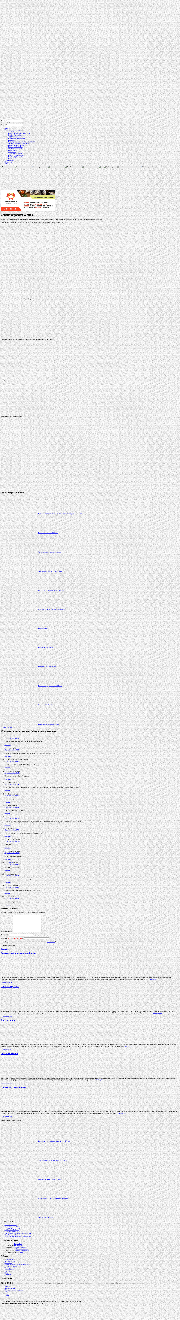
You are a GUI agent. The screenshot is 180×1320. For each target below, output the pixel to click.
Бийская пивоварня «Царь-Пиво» (19, 133)
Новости (7, 1271)
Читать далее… (152, 979)
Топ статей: (5, 949)
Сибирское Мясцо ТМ (15, 148)
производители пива (128, 1283)
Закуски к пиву (8, 1020)
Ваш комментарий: (7, 931)
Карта (6, 1293)
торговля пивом (139, 1283)
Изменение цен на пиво (46, 647)
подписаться (51, 942)
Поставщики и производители (14, 130)
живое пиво (92, 1283)
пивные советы (61, 1283)
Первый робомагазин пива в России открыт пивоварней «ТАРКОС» (60, 514)
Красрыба (11, 140)
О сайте (6, 1295)
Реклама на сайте (9, 1288)
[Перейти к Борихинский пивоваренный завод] (17, 974)
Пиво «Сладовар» (10, 986)
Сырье (68, 1283)
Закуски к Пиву (13, 136)
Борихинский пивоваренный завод (18, 953)
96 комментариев (6, 1083)
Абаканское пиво (9, 1053)
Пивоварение (8, 1268)
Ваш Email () (12, 938)
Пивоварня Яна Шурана (12, 1228)
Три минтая (12, 152)
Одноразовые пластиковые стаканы (49, 552)
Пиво (6, 1273)
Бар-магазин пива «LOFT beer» (48, 533)
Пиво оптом (8, 162)
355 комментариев (6, 1116)
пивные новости (84, 1283)
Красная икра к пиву (11, 1226)
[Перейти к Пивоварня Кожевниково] (17, 1108)
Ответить (7, 745)
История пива (8, 1259)
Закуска (97, 1283)
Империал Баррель (10, 1225)
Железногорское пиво (15, 153)
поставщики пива (75, 1283)
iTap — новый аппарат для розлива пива (51, 590)
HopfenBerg (18, 1244)
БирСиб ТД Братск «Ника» (17, 157)
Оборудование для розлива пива (18, 143)
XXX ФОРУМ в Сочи (11, 1230)
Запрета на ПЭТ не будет (46, 705)
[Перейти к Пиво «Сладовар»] (17, 1008)
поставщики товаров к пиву (38, 1283)
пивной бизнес (116, 1283)
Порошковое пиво (20, 1247)
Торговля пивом (9, 1261)
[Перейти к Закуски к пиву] (17, 1041)
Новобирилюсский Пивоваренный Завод (21, 142)
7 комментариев (6, 1049)
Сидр (110, 1283)
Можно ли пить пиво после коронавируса (17, 1236)
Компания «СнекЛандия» (16, 138)
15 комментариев (6, 727)
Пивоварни (8, 1263)
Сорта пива (49, 1283)
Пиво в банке (12, 150)
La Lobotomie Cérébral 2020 (13, 1231)
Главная (7, 128)
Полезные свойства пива (24, 1283)
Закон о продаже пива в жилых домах (50, 571)
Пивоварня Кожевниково (16, 145)
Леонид (10, 862)
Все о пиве (7, 1274)
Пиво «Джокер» (43, 628)
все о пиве (7, 1282)
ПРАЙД (10, 158)
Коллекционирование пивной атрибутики (18, 1264)
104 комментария (6, 1016)
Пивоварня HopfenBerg (15, 147)
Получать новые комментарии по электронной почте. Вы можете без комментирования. (36, 942)
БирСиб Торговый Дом (15, 135)
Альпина (11, 131)
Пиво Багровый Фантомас (12, 1235)
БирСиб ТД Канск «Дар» (16, 155)
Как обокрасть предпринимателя (48, 724)
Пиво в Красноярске (11, 1266)
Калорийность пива (22, 1249)
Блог (6, 163)
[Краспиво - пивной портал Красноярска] (90, 119)
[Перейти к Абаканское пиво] (17, 1075)
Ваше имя (4, 935)
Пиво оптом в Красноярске (47, 666)
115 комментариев (6, 982)
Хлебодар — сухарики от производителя (17, 1233)
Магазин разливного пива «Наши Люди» (51, 609)
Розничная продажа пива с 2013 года (50, 686)
